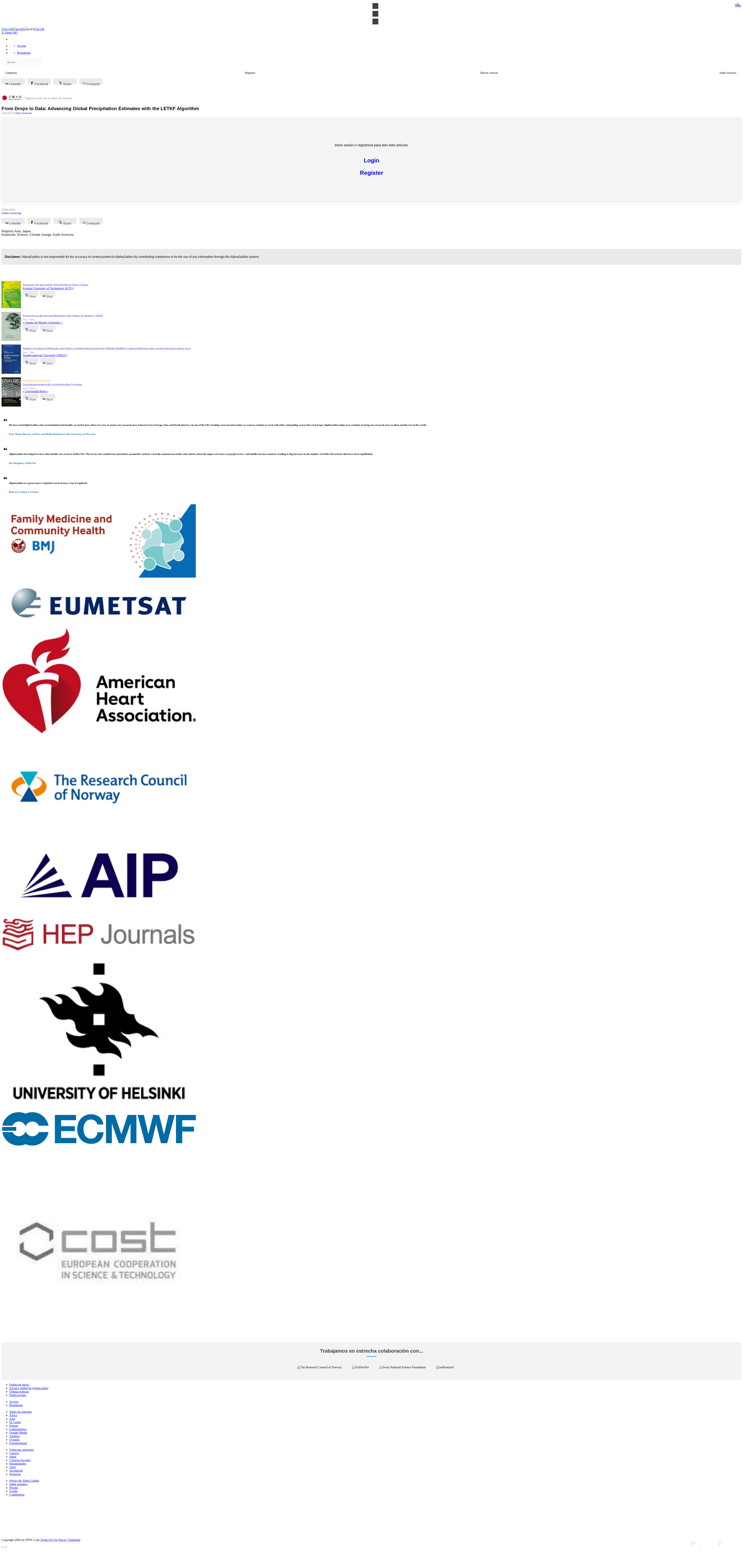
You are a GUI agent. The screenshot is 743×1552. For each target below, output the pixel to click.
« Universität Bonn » (35, 391)
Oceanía (14, 1439)
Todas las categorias (21, 1449)
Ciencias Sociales (20, 1460)
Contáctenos (16, 1494)
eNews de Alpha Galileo (24, 1480)
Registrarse (24, 52)
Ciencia (14, 1453)
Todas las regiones (20, 1411)
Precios (13, 1487)
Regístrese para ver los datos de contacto (48, 98)
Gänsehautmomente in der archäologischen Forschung (52, 384)
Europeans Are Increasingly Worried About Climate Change (55, 284)
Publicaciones (17, 1395)
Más (738, 5)
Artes (12, 1467)
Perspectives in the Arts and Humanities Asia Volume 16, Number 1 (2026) (63, 315)
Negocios (15, 1474)
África (13, 1415)
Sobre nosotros (18, 1484)
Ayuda (13, 1491)
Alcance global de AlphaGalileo (28, 1388)
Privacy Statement (69, 1540)
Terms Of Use (48, 1540)
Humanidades (17, 1463)
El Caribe (15, 1422)
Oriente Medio (18, 1432)
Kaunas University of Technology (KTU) (48, 288)
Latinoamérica (18, 1429)
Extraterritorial (18, 1443)
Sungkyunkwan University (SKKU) (45, 355)
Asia (12, 1418)
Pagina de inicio (19, 1384)
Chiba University (23, 113)
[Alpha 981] (10, 32)
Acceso (21, 45)
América (14, 1436)
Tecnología (16, 1470)
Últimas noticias (19, 1391)
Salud (12, 1456)
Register (371, 173)
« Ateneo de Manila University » (43, 322)
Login (371, 160)
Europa (13, 1425)
